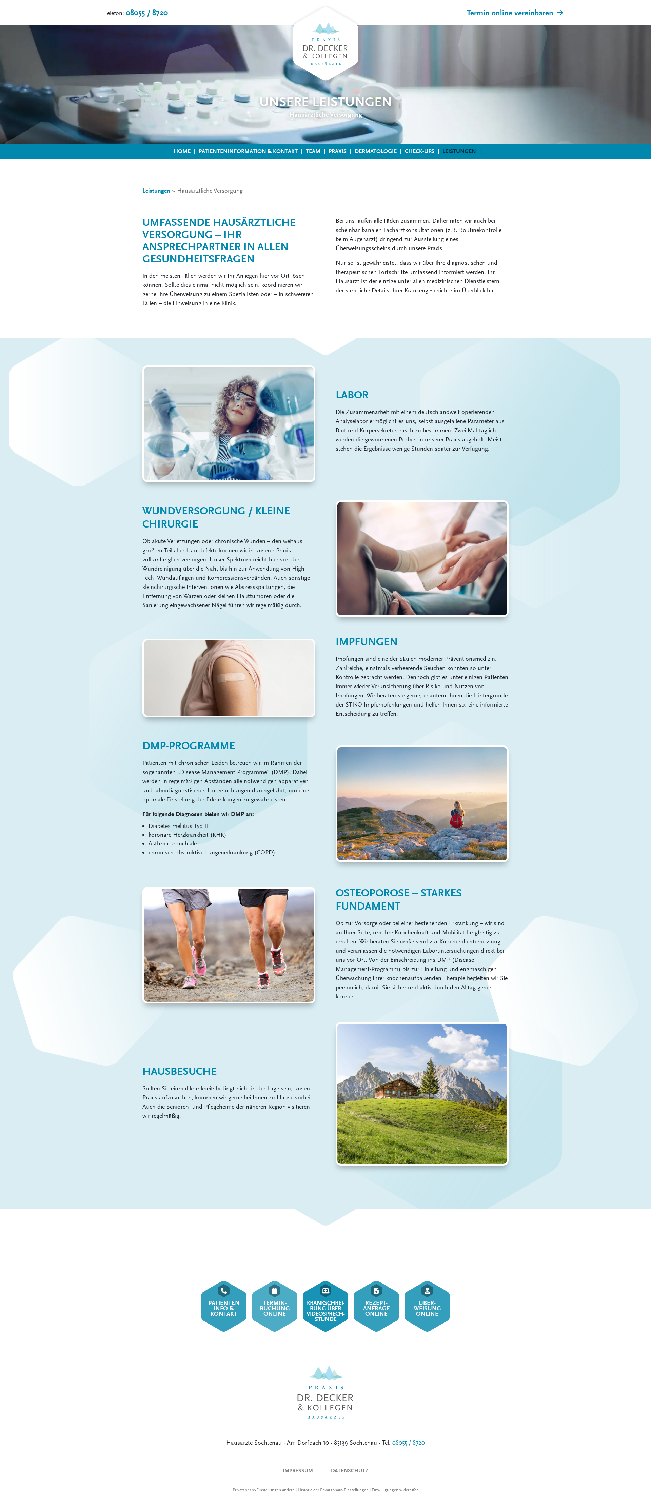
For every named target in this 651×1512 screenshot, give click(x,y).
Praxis (338, 151)
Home (182, 151)
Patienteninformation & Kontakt (248, 151)
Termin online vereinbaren (510, 12)
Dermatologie (376, 151)
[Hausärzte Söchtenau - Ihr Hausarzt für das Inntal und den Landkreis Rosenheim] (325, 45)
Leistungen (459, 151)
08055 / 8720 (147, 12)
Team (313, 151)
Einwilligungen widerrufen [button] (395, 1490)
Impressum (298, 1470)
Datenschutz (350, 1470)
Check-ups (419, 151)
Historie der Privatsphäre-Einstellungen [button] (333, 1490)
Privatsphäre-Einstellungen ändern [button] (264, 1490)
